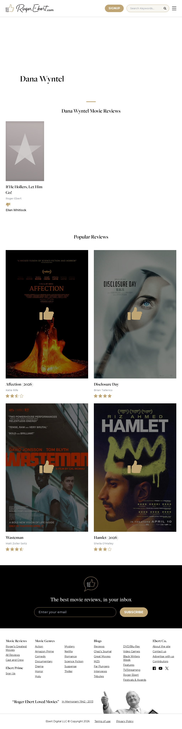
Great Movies (102, 656)
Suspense (71, 666)
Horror (39, 671)
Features (128, 665)
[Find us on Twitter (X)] (166, 668)
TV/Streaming (131, 670)
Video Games (131, 651)
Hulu (38, 676)
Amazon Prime (44, 651)
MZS (97, 661)
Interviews (100, 671)
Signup (114, 8)
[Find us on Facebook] (154, 668)
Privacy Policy (124, 721)
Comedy (40, 656)
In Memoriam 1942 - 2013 (77, 701)
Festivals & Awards (134, 680)
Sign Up (10, 673)
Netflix (69, 651)
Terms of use (103, 721)
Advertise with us (163, 656)
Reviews (99, 646)
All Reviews (13, 655)
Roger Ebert (131, 675)
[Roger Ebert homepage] (30, 8)
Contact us (159, 651)
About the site (161, 646)
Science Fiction (74, 661)
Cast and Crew (15, 660)
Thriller (69, 671)
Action (39, 646)
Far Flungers (101, 666)
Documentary (43, 661)
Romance (71, 656)
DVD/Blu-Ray (131, 646)
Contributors (160, 661)
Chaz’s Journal (102, 651)
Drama (39, 666)
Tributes (99, 676)
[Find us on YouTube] (160, 668)
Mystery (70, 646)
